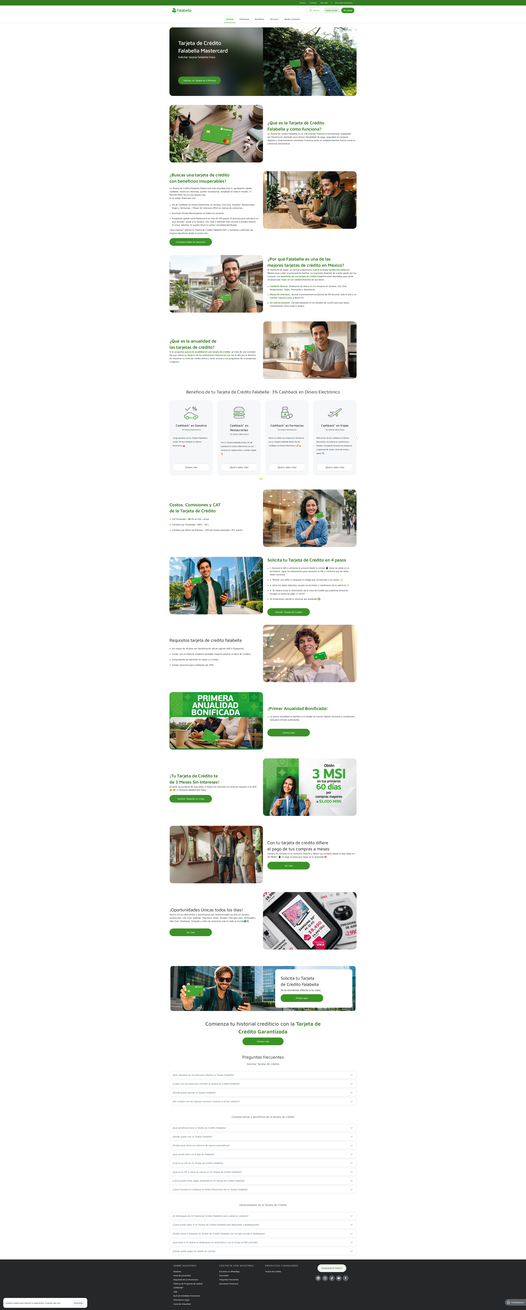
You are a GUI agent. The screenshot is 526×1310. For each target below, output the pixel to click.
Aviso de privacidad (182, 1275)
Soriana (303, 3)
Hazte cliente (331, 10)
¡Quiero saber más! (239, 467)
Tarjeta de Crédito (273, 1271)
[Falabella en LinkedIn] (318, 1278)
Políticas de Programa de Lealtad (187, 1283)
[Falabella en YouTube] (339, 1278)
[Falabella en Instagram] (325, 1278)
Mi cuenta (348, 10)
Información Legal (181, 1300)
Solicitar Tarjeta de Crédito (288, 612)
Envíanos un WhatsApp (229, 1271)
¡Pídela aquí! (301, 998)
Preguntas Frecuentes (228, 1279)
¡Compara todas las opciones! (191, 242)
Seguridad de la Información (185, 1279)
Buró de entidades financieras (186, 1296)
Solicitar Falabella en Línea (190, 799)
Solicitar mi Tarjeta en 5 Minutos (199, 80)
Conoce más (191, 467)
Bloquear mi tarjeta (332, 1268)
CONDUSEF (178, 1287)
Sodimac (313, 3)
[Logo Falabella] (182, 10)
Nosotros (177, 1271)
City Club (324, 3)
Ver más (289, 865)
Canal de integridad (182, 1304)
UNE (175, 1292)
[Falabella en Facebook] (345, 1278)
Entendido (78, 1303)
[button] (515, 1302)
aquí (59, 1303)
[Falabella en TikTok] (332, 1278)
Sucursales (223, 1275)
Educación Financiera (343, 3)
